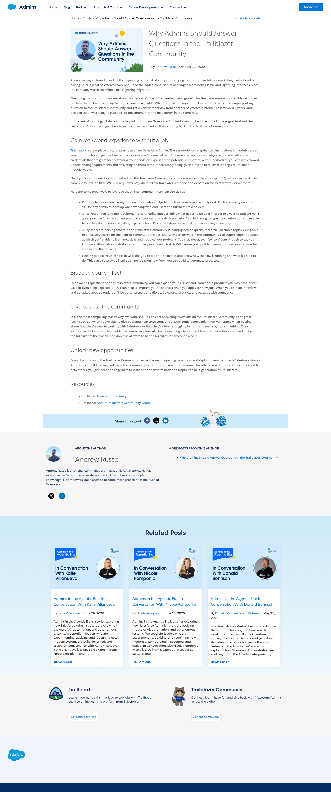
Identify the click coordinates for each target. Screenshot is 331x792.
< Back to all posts (248, 18)
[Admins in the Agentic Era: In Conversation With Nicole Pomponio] (165, 567)
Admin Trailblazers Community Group (124, 403)
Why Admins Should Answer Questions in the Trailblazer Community (229, 458)
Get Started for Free (83, 716)
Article (87, 18)
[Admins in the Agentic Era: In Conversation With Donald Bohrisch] (244, 567)
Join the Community (206, 716)
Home (74, 18)
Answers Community (111, 396)
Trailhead (77, 150)
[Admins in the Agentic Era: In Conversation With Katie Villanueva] (87, 567)
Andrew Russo (97, 459)
